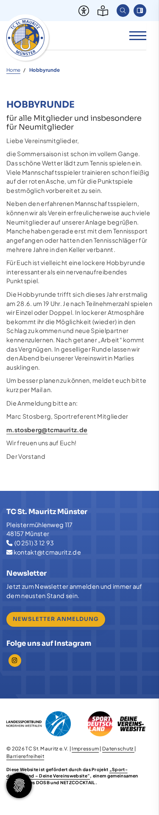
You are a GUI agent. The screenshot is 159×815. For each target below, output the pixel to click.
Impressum (85, 748)
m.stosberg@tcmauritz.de (46, 429)
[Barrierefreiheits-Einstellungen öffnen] (81, 10)
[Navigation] (134, 35)
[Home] (25, 38)
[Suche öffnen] (123, 10)
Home (13, 70)
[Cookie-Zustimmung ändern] (19, 785)
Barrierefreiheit (25, 756)
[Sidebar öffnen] (140, 10)
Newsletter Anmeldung (56, 619)
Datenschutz (118, 748)
